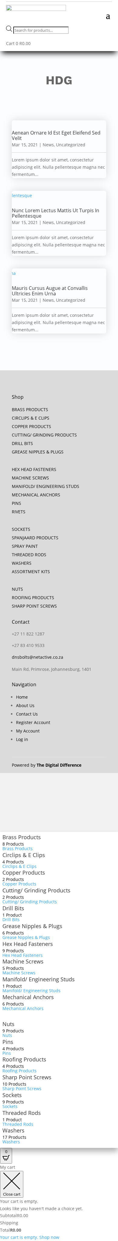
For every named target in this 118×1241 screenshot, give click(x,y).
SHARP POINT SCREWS (34, 606)
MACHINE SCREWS (30, 478)
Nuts (8, 1024)
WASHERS (21, 563)
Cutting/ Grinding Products (36, 890)
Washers (13, 1130)
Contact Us (27, 714)
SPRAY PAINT (25, 546)
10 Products (14, 1084)
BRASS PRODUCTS (30, 409)
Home (22, 697)
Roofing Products (24, 1059)
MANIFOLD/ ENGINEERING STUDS (45, 486)
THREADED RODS (29, 554)
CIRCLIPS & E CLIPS (30, 418)
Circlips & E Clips (23, 855)
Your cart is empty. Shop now (29, 1237)
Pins (7, 1041)
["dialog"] (59, 1202)
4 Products (13, 862)
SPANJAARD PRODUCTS (35, 538)
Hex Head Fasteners (27, 943)
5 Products (13, 968)
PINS (16, 503)
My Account (28, 731)
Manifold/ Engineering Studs (38, 979)
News (48, 145)
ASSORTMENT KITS (31, 571)
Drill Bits (13, 908)
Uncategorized (70, 145)
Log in (22, 739)
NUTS (17, 589)
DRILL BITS (22, 443)
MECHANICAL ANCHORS (36, 495)
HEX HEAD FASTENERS (34, 469)
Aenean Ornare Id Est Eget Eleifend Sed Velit (56, 135)
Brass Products (21, 837)
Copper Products (23, 872)
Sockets (12, 1095)
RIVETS (18, 512)
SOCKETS (21, 529)
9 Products (13, 950)
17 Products (14, 1137)
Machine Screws (23, 961)
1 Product (12, 915)
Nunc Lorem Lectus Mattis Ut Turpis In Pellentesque (55, 213)
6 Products (13, 933)
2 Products (13, 879)
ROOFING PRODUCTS (33, 597)
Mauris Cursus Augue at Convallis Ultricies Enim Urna (50, 291)
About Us (25, 705)
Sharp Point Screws (26, 1077)
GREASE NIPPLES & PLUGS (38, 452)
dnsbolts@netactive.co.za (37, 657)
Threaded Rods (21, 1112)
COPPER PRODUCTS (31, 426)
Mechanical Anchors (28, 997)
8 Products (13, 844)
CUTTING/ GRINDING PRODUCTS (44, 435)
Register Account (33, 722)
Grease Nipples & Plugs (32, 926)
